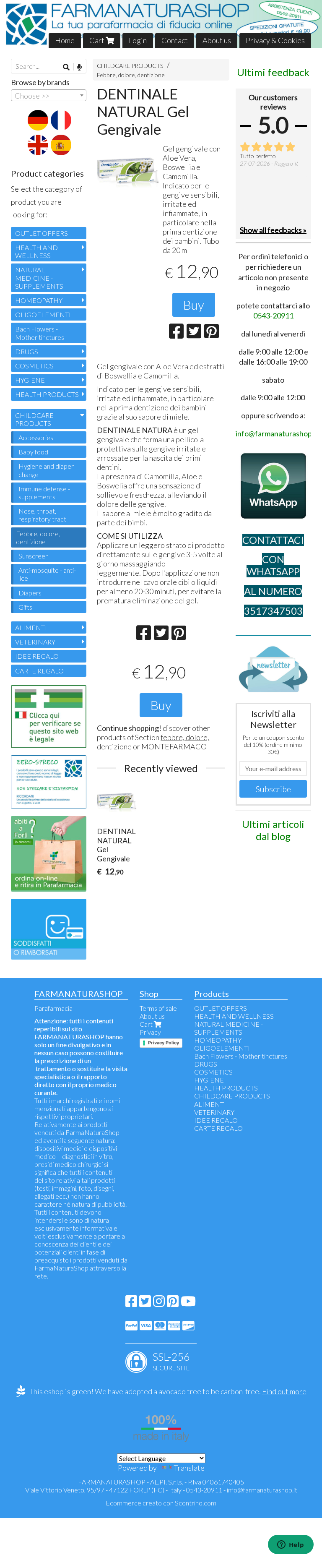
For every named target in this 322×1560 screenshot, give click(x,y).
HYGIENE (30, 380)
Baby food (33, 452)
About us (217, 40)
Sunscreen (33, 556)
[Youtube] (188, 1303)
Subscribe (273, 789)
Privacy (150, 1032)
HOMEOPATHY (38, 300)
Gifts (25, 607)
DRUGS (26, 351)
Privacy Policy (163, 1043)
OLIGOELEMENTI (43, 314)
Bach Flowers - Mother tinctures (39, 333)
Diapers (30, 593)
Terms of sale (158, 1008)
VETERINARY (35, 642)
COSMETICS (34, 366)
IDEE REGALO (37, 656)
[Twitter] (145, 1303)
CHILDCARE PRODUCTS (130, 65)
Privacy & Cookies (275, 40)
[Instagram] (159, 1303)
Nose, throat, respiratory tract (42, 515)
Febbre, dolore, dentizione (131, 74)
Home (65, 40)
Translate (189, 1467)
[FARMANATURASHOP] (161, 24)
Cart (97, 40)
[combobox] (48, 95)
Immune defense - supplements (44, 493)
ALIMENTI (31, 627)
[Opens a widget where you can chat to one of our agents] (290, 1545)
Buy (193, 304)
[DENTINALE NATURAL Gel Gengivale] (128, 173)
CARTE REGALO (39, 671)
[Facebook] (131, 1303)
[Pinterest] (173, 1303)
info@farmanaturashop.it (262, 1490)
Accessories (35, 437)
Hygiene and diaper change (46, 470)
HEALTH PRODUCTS (47, 394)
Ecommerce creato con (161, 1503)
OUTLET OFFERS (41, 233)
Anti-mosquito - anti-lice (47, 574)
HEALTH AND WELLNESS (36, 251)
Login (138, 40)
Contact (174, 40)
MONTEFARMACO (174, 746)
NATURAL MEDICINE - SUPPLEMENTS (39, 278)
